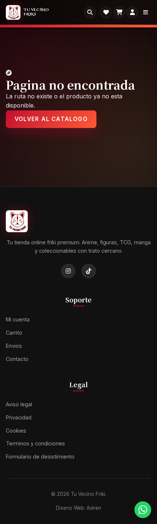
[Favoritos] (106, 12)
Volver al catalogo (51, 119)
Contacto (17, 359)
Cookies (16, 430)
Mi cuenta (18, 319)
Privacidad (18, 417)
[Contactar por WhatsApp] (142, 509)
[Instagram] (68, 271)
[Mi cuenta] (132, 12)
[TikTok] (88, 271)
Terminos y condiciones (35, 443)
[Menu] (145, 12)
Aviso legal (19, 404)
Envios (14, 346)
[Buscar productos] (90, 12)
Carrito (14, 332)
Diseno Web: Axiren (78, 508)
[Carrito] (119, 12)
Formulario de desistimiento (40, 456)
